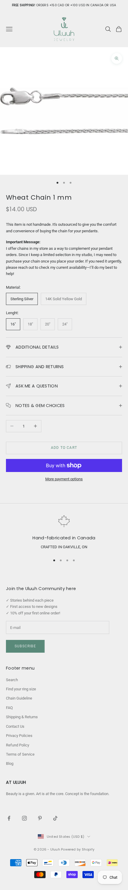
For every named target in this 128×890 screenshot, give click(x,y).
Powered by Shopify (77, 849)
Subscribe (25, 646)
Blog (9, 763)
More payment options (64, 479)
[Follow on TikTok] (55, 818)
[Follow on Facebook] (9, 818)
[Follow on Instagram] (24, 818)
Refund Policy (17, 745)
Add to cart (64, 448)
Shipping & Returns (22, 717)
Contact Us (15, 726)
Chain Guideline (19, 698)
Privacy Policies (19, 735)
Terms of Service (20, 754)
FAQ (9, 707)
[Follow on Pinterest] (40, 818)
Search (12, 680)
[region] (64, 532)
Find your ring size (21, 689)
